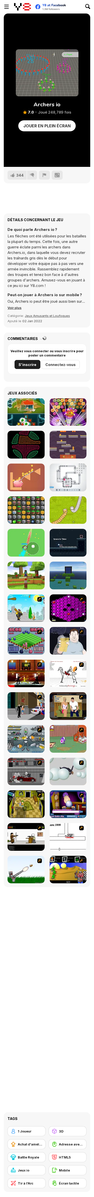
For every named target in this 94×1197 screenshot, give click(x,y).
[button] (15, 307)
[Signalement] (44, 175)
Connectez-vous (60, 364)
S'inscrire (27, 364)
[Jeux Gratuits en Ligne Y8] (22, 7)
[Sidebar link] (7, 7)
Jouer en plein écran (47, 125)
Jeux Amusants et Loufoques (47, 316)
